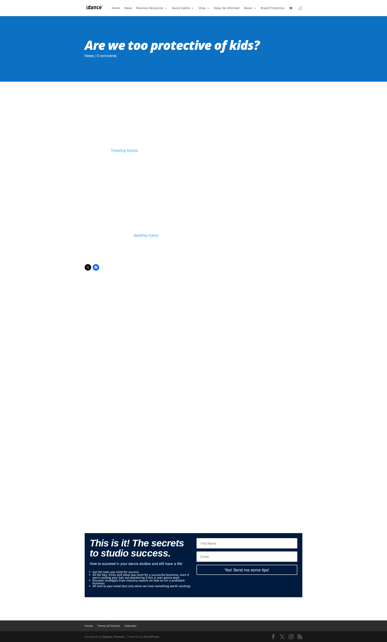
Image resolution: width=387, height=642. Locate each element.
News (128, 8)
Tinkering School (124, 150)
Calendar (130, 626)
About (248, 8)
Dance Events (181, 8)
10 (209, 455)
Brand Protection (273, 8)
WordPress (151, 637)
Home (116, 8)
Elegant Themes (113, 637)
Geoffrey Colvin (146, 235)
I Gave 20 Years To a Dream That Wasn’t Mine (193, 356)
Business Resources (149, 8)
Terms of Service (108, 626)
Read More (193, 425)
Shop (202, 8)
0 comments (107, 55)
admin (135, 368)
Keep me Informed (226, 8)
